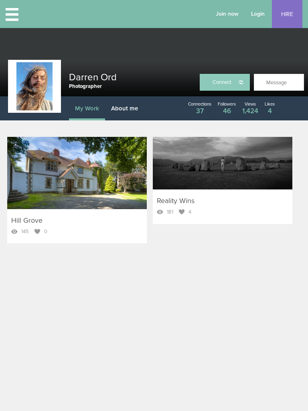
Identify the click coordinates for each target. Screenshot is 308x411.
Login (258, 13)
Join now (227, 13)
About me (124, 108)
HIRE (287, 14)
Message (276, 82)
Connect (222, 82)
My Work (87, 108)
